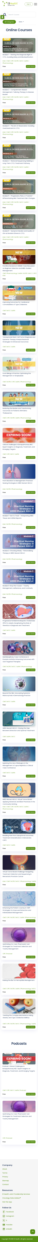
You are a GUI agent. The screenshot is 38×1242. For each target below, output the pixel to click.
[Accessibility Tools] (2, 17)
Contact (5, 1184)
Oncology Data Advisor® (11, 1198)
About (4, 1169)
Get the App (7, 1202)
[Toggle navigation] (35, 4)
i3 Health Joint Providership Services (16, 1194)
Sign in (29, 4)
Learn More (31, 1094)
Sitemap (5, 1180)
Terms (4, 1173)
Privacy (5, 1177)
